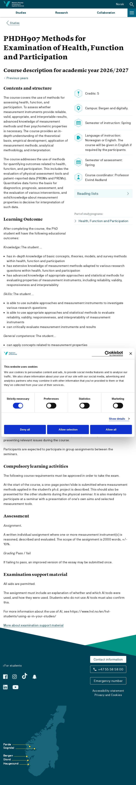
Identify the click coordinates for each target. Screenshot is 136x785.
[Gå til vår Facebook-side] (5, 676)
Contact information (108, 659)
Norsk (120, 4)
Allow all (111, 429)
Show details (117, 418)
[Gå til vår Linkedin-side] (5, 687)
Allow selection (68, 429)
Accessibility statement (108, 690)
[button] (132, 4)
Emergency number (108, 681)
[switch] (51, 405)
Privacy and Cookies (108, 695)
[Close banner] (130, 353)
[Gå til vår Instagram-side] (14, 676)
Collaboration (106, 12)
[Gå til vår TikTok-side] (24, 676)
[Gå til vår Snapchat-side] (34, 676)
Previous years (17, 78)
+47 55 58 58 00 (110, 669)
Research (61, 12)
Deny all (25, 429)
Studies (21, 12)
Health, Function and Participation (103, 221)
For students (13, 665)
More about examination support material (34, 625)
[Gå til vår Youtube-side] (15, 687)
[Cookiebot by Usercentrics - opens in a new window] (107, 353)
